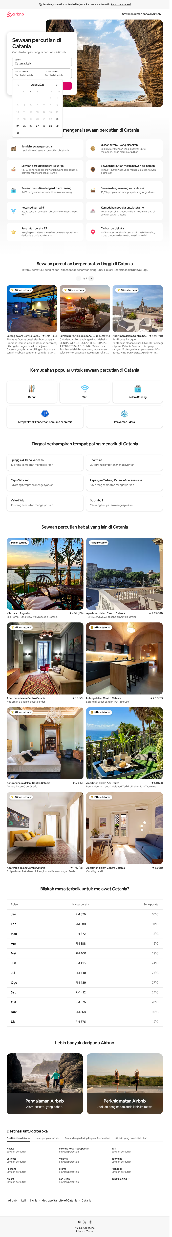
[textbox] (27, 75)
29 (50, 125)
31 (18, 132)
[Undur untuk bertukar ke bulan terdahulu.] (18, 85)
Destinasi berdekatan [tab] (18, 1138)
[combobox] (42, 63)
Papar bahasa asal (121, 4)
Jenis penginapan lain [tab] (47, 1138)
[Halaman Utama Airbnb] (15, 14)
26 (31, 125)
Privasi (79, 1231)
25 (24, 125)
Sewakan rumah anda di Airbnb (141, 14)
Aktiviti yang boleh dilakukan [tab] (131, 1138)
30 (57, 125)
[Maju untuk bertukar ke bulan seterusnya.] (57, 85)
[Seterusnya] (91, 278)
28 (44, 125)
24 (17, 125)
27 (37, 125)
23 (57, 119)
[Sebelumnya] (78, 278)
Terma (89, 1231)
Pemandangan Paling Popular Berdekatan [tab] (87, 1138)
